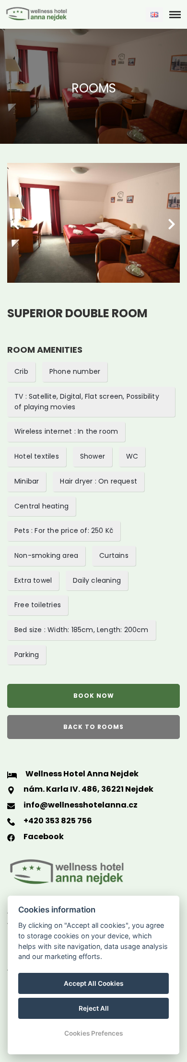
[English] (154, 14)
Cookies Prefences (93, 1033)
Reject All (94, 1008)
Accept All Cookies (93, 983)
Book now (93, 696)
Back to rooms (93, 727)
